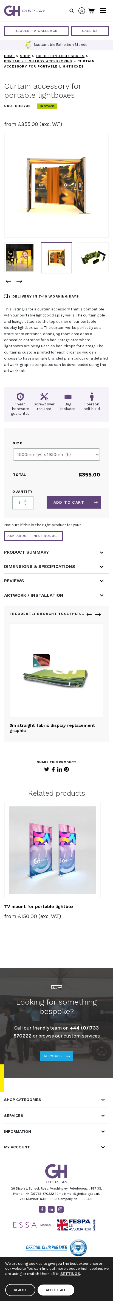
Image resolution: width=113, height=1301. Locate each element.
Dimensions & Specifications (39, 566)
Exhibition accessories (60, 56)
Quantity (22, 492)
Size (17, 443)
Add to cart (68, 502)
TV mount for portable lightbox (39, 906)
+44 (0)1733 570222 (39, 1194)
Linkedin (51, 1209)
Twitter (46, 769)
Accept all (56, 1290)
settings (70, 1273)
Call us (90, 31)
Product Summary (26, 552)
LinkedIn (59, 769)
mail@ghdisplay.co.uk (83, 1194)
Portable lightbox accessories (38, 61)
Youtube (69, 1209)
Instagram (60, 1209)
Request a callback (36, 31)
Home (9, 56)
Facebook (53, 769)
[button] (8, 281)
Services (53, 1056)
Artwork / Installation (33, 595)
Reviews (14, 580)
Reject (20, 1290)
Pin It (66, 769)
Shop (25, 56)
